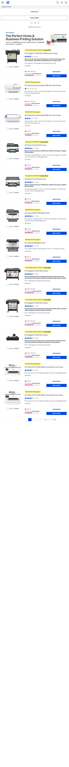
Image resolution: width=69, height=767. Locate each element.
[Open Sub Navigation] (2, 2)
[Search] (58, 2)
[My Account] (62, 2)
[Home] (8, 3)
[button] (46, 50)
